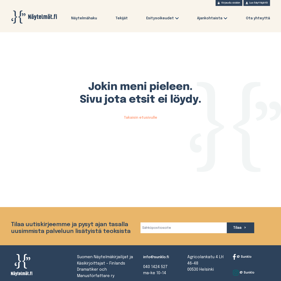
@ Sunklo (244, 256)
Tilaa (237, 228)
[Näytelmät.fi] (34, 17)
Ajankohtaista (209, 18)
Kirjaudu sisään (231, 3)
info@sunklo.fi (156, 257)
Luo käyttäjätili (258, 3)
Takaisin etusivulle (140, 118)
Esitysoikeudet (160, 18)
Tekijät (121, 18)
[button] (177, 19)
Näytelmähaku (84, 18)
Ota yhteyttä (258, 18)
